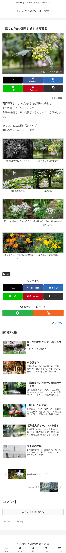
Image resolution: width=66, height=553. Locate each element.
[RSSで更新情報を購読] (48, 313)
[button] (53, 88)
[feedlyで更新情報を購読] (17, 313)
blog (8, 274)
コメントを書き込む (33, 511)
